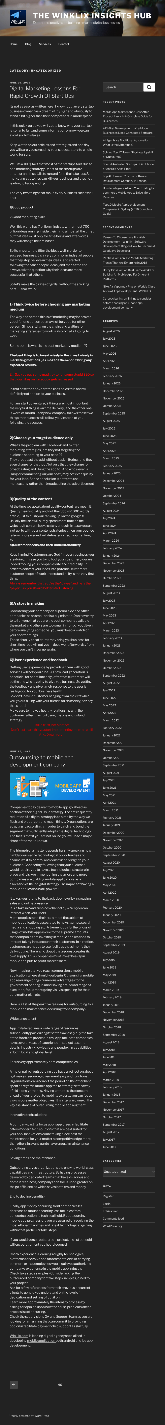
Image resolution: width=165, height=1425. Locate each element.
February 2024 (112, 548)
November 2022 (113, 660)
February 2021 (112, 817)
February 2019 (112, 997)
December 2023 (113, 563)
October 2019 (112, 937)
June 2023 (110, 608)
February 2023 (112, 638)
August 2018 (111, 1042)
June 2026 (110, 346)
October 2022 (112, 668)
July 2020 (109, 870)
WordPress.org (112, 1226)
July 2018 (109, 1049)
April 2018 (109, 1072)
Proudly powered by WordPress (28, 1415)
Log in (106, 1203)
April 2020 (110, 892)
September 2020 (114, 855)
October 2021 (112, 757)
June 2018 (109, 1057)
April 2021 (109, 802)
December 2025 (113, 391)
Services (45, 44)
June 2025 (110, 435)
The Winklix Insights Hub (92, 15)
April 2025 (109, 451)
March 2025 (111, 458)
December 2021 (113, 742)
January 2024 (112, 555)
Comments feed (113, 1218)
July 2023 (109, 600)
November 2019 (113, 930)
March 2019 (111, 990)
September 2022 (114, 675)
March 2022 (111, 720)
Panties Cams (112, 258)
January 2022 (111, 735)
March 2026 (111, 368)
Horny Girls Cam (113, 270)
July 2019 (109, 959)
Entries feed (110, 1211)
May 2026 (109, 353)
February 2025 (112, 466)
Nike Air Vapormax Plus (118, 286)
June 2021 (109, 787)
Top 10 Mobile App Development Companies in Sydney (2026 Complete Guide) (127, 209)
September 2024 (114, 503)
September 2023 (114, 585)
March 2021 (111, 810)
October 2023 (112, 578)
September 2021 (114, 765)
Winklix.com (19, 1336)
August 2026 (111, 331)
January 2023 (112, 645)
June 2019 (109, 967)
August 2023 (111, 593)
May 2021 (109, 795)
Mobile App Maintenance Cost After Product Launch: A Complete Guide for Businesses (127, 116)
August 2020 (111, 862)
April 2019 (109, 982)
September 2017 (114, 1124)
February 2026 (112, 376)
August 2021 (111, 772)
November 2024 (113, 488)
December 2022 (113, 653)
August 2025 (111, 420)
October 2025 (112, 405)
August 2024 (111, 510)
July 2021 (109, 780)
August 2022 (111, 683)
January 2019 (111, 1005)
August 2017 (111, 1132)
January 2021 (111, 825)
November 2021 (113, 750)
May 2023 (109, 615)
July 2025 (109, 428)
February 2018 (112, 1087)
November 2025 (113, 398)
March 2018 (111, 1079)
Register (108, 1196)
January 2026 (112, 383)
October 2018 (112, 1027)
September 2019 (114, 945)
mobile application (41, 1341)
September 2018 (114, 1034)
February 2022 (112, 727)
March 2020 (111, 900)
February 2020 (112, 907)
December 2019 (113, 922)
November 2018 (113, 1019)
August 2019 (111, 952)
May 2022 (109, 705)
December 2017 (113, 1102)
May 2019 (109, 974)
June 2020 (110, 877)
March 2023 (111, 630)
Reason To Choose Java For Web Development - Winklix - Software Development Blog (124, 241)
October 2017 (112, 1117)
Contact (63, 44)
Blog (28, 44)
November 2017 (113, 1109)
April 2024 (109, 533)
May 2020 (109, 885)
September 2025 (114, 413)
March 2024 (111, 540)
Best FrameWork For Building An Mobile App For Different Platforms (128, 274)
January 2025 (112, 473)
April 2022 (109, 712)
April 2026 (109, 361)
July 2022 (109, 690)
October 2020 (112, 847)
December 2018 (113, 1012)
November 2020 (114, 840)
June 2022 (109, 698)
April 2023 (109, 623)
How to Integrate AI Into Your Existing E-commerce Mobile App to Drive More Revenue (128, 192)
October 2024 (112, 495)
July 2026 (109, 338)
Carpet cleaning (113, 298)
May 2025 (109, 443)
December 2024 (113, 480)
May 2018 (109, 1064)
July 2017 (109, 1139)
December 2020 (113, 832)
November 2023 (113, 570)
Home (14, 44)
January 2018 (111, 1094)
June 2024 (110, 525)
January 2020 (112, 915)
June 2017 (109, 1147)
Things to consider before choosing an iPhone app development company (127, 303)
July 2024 (109, 518)
